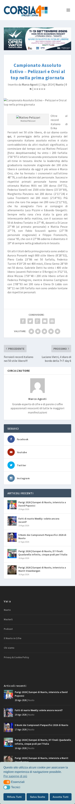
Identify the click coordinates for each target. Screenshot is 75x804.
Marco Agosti (30, 84)
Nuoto (60, 84)
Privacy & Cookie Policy (16, 657)
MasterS (8, 619)
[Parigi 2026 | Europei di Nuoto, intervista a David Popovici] (12, 504)
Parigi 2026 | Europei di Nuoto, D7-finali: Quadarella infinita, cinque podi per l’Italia (42, 553)
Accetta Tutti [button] (60, 796)
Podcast (8, 629)
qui (9, 136)
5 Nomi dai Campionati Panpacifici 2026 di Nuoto (42, 536)
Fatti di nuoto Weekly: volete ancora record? (38, 520)
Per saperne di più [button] (15, 776)
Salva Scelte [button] (37, 796)
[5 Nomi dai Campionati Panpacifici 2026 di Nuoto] (12, 537)
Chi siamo (9, 647)
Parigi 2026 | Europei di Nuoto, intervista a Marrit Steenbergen (42, 569)
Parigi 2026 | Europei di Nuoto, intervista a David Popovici (42, 504)
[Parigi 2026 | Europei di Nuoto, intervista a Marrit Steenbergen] (12, 569)
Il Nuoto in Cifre (12, 638)
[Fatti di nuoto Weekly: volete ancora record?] (12, 521)
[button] (6, 782)
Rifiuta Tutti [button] (14, 796)
